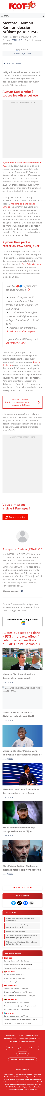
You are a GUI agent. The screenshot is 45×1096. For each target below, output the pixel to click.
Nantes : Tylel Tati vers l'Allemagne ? (16, 988)
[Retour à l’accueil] (22, 5)
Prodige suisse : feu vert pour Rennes (17, 968)
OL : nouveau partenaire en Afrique (16, 1016)
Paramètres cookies (26, 1041)
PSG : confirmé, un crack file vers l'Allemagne (19, 996)
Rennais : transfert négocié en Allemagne (18, 992)
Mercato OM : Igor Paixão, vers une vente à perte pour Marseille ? (22, 752)
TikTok (37, 1039)
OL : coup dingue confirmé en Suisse (16, 961)
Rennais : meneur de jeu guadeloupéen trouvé (20, 1006)
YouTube (13, 1041)
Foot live (20, 1036)
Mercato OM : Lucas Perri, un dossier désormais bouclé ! (18, 676)
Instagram (29, 1039)
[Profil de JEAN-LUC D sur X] (22, 591)
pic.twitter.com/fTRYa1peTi (20, 331)
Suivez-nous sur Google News (22, 619)
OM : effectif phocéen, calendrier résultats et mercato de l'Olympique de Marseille (21, 936)
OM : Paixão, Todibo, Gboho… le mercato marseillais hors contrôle (21, 867)
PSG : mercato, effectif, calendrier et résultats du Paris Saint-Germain (22, 943)
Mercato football (31, 1036)
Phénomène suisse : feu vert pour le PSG (18, 964)
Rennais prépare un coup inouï (14, 978)
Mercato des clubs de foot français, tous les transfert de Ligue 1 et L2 (21, 926)
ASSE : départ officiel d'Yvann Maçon (16, 1009)
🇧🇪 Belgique (9, 972)
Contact (22, 1054)
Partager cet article (17, 517)
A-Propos (33, 1048)
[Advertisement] (22, 130)
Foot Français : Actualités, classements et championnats (20, 919)
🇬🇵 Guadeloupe (11, 999)
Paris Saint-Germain (31, 264)
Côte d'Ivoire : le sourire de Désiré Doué (18, 1023)
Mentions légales (15, 1048)
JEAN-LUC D (35, 549)
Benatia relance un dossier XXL (14, 975)
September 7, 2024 (16, 342)
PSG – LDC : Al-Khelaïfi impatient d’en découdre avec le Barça (20, 791)
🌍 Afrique (9, 1013)
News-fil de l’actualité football (16, 931)
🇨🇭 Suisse (8, 958)
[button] (43, 15)
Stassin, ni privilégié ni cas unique (15, 982)
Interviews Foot (10, 1039)
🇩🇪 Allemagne (10, 985)
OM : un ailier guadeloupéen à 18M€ (16, 1002)
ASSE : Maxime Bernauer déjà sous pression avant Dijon (19, 829)
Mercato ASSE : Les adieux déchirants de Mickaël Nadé (18, 714)
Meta (22, 1039)
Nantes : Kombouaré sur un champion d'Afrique (20, 1019)
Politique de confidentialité (22, 1059)
